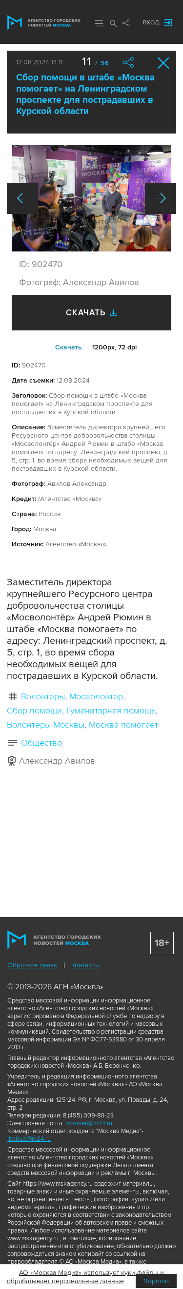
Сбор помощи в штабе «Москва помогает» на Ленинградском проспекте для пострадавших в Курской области (85, 94)
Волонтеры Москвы (45, 724)
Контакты (85, 965)
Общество (41, 742)
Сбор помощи (34, 710)
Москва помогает (123, 724)
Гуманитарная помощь (111, 710)
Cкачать (68, 347)
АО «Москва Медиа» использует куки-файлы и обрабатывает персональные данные (85, 1277)
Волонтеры (43, 696)
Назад (22, 198)
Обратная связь (32, 965)
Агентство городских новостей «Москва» (44, 22)
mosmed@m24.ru (88, 1123)
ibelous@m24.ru (29, 1139)
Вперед (160, 198)
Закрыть (163, 63)
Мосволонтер (96, 696)
